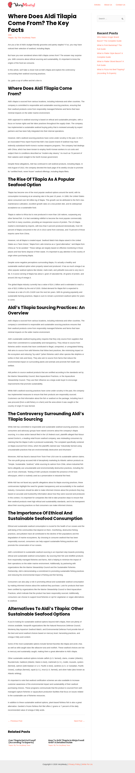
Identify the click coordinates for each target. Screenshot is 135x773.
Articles (97, 5)
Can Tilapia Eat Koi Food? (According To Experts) (22, 741)
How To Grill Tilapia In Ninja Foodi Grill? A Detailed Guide (66, 741)
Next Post (79, 721)
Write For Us (87, 764)
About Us (108, 5)
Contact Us (120, 5)
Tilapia (10, 38)
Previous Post (15, 721)
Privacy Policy (74, 764)
